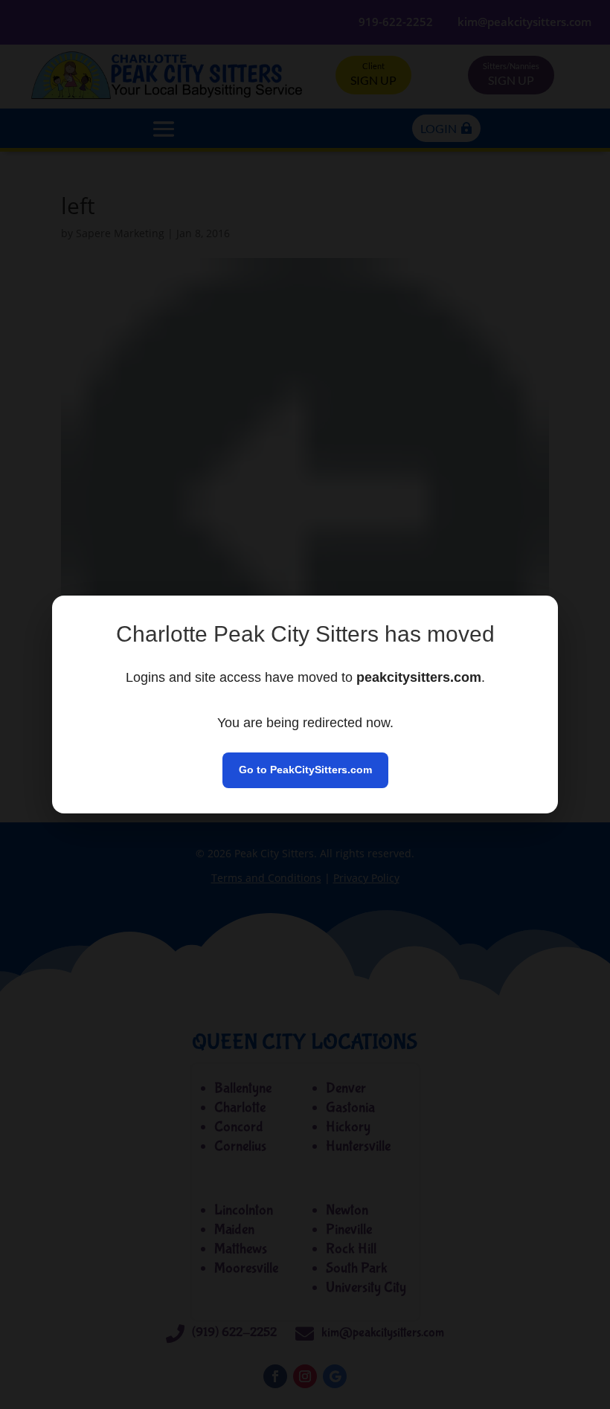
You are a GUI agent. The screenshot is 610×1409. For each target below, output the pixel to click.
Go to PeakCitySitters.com (305, 770)
